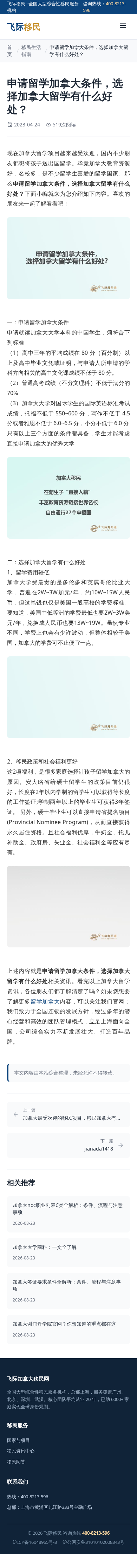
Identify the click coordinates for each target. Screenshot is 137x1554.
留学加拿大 (45, 1001)
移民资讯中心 (20, 1451)
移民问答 (16, 1461)
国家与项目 (18, 1440)
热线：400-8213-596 (27, 1496)
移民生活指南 (31, 50)
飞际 (24, 26)
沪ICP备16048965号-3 (35, 1542)
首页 (9, 50)
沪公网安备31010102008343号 (93, 1542)
